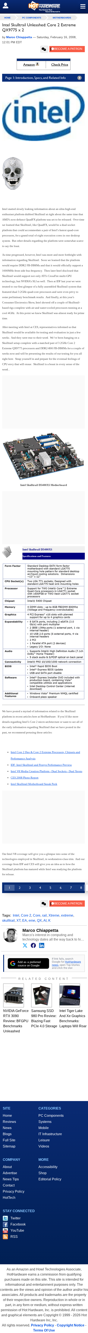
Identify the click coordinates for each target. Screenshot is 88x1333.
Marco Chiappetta (40, 930)
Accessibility (47, 1167)
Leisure (44, 1140)
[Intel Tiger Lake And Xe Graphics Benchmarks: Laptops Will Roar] (70, 995)
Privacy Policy (13, 1191)
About (7, 1167)
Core (36, 915)
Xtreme (53, 915)
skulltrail (8, 920)
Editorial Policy (49, 1179)
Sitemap (9, 1146)
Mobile (43, 1128)
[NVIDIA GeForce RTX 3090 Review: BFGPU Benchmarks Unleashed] (13, 995)
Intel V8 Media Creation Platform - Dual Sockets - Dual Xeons (46, 771)
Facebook (18, 1224)
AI (45, 920)
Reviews (9, 1122)
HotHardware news (66, 963)
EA (24, 920)
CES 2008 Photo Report (24, 777)
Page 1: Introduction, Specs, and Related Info (35, 78)
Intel (16, 915)
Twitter (15, 1218)
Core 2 (26, 915)
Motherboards (62, 18)
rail (44, 915)
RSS (14, 1236)
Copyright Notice (70, 1325)
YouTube (17, 1230)
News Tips (11, 1179)
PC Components (31, 18)
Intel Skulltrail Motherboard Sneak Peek (34, 784)
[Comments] (44, 49)
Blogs (7, 1134)
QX (39, 920)
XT (18, 920)
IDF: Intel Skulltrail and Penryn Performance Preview (41, 764)
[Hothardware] (44, 6)
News (7, 1128)
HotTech (9, 1197)
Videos (43, 1146)
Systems (44, 1122)
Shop (42, 1173)
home (7, 18)
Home (7, 1115)
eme (32, 920)
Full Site (9, 1140)
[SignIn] (8, 5)
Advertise (10, 1173)
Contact (9, 1185)
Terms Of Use (44, 1330)
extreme (67, 915)
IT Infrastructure (50, 1134)
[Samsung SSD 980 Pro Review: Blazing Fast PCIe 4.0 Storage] (41, 995)
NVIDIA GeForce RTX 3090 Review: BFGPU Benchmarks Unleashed (16, 1021)
